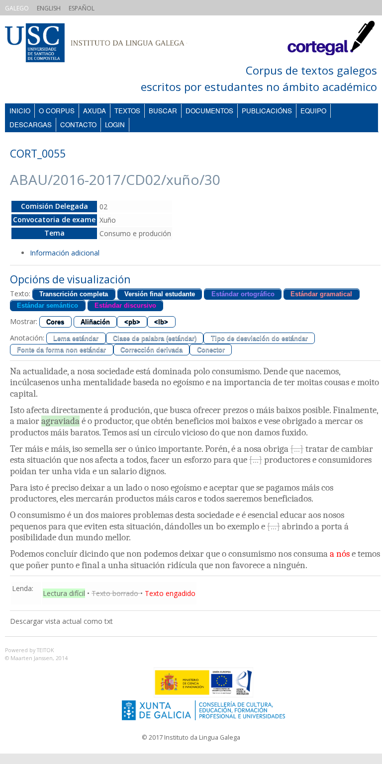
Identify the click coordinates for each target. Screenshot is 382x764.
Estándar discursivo (125, 305)
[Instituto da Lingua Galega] (106, 44)
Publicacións (267, 110)
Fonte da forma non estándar (61, 349)
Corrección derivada (151, 349)
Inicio (19, 110)
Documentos (209, 110)
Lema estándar (75, 338)
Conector (211, 349)
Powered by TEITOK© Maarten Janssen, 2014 (36, 654)
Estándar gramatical (321, 294)
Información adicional (64, 252)
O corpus (57, 110)
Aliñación (95, 322)
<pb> (132, 322)
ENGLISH (49, 8)
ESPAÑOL (82, 8)
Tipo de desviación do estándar (259, 338)
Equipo (313, 110)
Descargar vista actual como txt (61, 621)
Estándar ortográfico (243, 294)
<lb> (161, 322)
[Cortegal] (331, 47)
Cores (55, 322)
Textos (127, 110)
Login (115, 124)
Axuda (94, 110)
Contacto (78, 124)
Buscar (163, 110)
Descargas (30, 124)
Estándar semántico (47, 305)
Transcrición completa (73, 294)
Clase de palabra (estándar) (154, 338)
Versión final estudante (159, 294)
